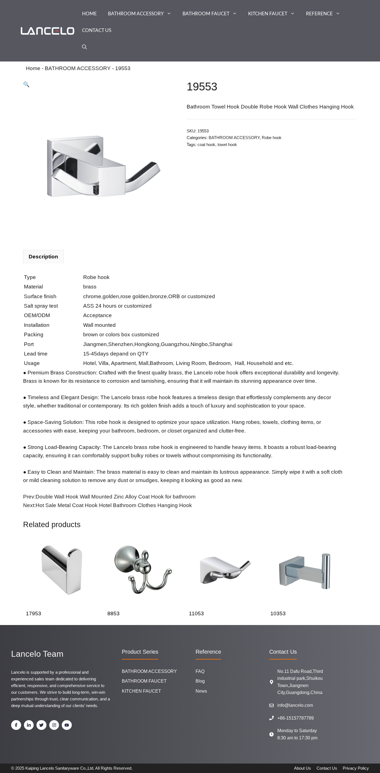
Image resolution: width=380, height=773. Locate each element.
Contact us (327, 768)
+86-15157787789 (295, 718)
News (201, 691)
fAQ (200, 671)
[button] (84, 47)
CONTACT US (96, 30)
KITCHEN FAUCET (267, 13)
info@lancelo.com (295, 705)
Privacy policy (356, 768)
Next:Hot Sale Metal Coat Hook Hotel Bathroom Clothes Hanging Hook (107, 505)
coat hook (206, 144)
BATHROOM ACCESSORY (136, 13)
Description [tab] (43, 257)
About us (302, 768)
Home (33, 68)
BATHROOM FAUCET (206, 13)
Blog (200, 681)
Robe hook (272, 137)
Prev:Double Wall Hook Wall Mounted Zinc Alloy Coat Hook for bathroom (109, 497)
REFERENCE (319, 13)
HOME (89, 13)
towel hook (227, 144)
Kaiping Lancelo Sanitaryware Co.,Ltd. (59, 768)
